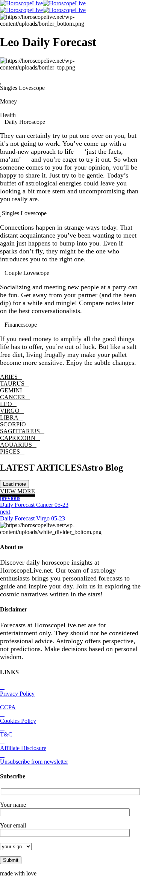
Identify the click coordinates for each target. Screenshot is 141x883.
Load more (14, 484)
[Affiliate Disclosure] (2, 741)
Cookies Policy (18, 721)
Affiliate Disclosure (23, 748)
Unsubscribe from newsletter (34, 761)
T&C (6, 734)
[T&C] (2, 727)
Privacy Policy (17, 693)
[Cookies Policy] (2, 714)
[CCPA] (2, 700)
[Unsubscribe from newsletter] (2, 755)
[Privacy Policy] (2, 687)
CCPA (8, 707)
